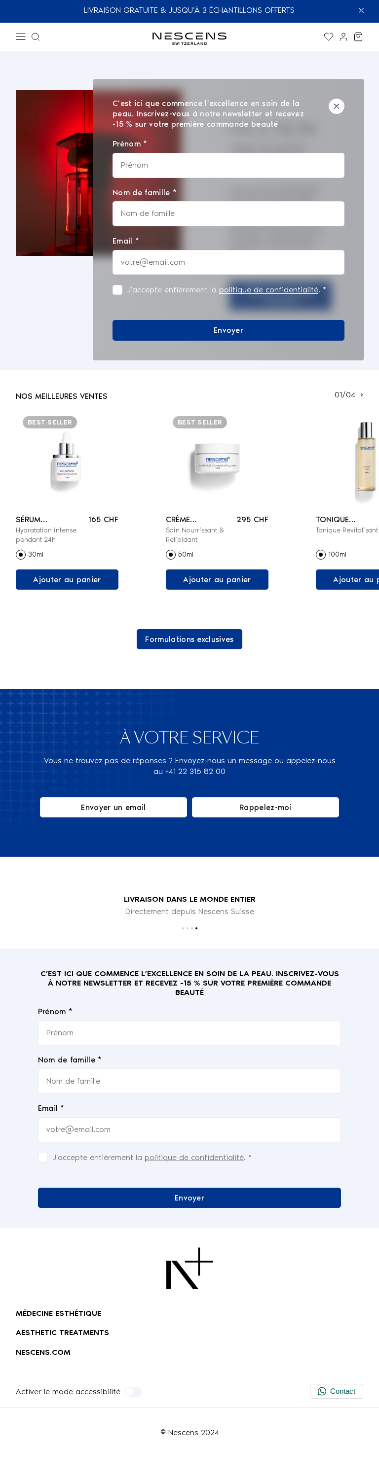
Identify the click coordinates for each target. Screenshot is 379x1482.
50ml (185, 554)
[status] (228, 219)
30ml (35, 554)
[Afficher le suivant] (361, 395)
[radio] (21, 555)
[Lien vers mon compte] (343, 37)
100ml (337, 554)
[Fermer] (336, 106)
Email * (51, 1108)
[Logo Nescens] (189, 1268)
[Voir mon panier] (358, 37)
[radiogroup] (67, 555)
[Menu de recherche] (35, 37)
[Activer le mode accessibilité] (133, 1392)
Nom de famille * (70, 1059)
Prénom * (55, 1011)
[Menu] (21, 37)
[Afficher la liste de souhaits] (329, 37)
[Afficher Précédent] (328, 395)
